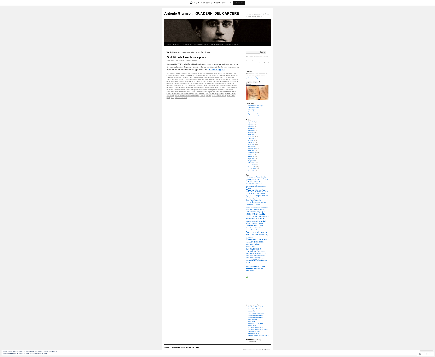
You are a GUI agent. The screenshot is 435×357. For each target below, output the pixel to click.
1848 (247, 177)
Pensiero (216, 85)
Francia (250, 202)
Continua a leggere (217, 69)
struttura (265, 260)
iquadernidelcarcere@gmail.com (254, 78)
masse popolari (258, 223)
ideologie (177, 83)
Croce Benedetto (257, 190)
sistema (199, 92)
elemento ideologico (175, 77)
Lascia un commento (181, 98)
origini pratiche (208, 85)
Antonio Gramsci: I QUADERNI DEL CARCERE (201, 13)
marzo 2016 (251, 128)
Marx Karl (261, 221)
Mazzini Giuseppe (250, 228)
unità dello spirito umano (182, 96)
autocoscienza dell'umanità (208, 73)
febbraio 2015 (251, 142)
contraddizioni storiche (211, 75)
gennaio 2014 (251, 165)
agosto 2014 (251, 154)
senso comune (258, 255)
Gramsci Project (252, 325)
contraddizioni (199, 75)
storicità (208, 94)
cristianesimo (263, 186)
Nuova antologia (256, 232)
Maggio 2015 (251, 136)
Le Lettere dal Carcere (253, 333)
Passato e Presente (257, 239)
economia (256, 193)
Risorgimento (253, 248)
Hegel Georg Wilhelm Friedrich (185, 81)
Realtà (224, 87)
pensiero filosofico (225, 85)
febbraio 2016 (251, 130)
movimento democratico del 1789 (177, 85)
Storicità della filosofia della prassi (186, 57)
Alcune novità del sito (253, 116)
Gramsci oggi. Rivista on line (255, 323)
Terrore (213, 94)
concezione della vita (173, 75)
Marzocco (250, 223)
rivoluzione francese (255, 250)
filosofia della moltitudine (203, 77)
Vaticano (248, 262)
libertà (188, 83)
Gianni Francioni (252, 319)
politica (255, 241)
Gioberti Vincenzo (250, 207)
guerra (265, 207)
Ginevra (212, 79)
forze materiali (188, 79)
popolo (262, 241)
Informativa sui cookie (41, 353)
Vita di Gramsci (187, 44)
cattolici (220, 73)
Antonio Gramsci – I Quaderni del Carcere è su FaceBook (255, 268)
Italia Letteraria (252, 216)
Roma (248, 253)
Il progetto (176, 44)
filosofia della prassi (217, 77)
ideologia (253, 211)
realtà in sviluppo (232, 87)
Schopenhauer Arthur (173, 92)
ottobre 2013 (251, 171)
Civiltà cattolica (254, 181)
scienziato (183, 92)
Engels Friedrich (250, 196)
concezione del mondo (230, 73)
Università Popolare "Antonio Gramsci (258, 335)
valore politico (231, 96)
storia (196, 94)
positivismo (249, 244)
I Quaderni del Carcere (201, 44)
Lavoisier (183, 83)
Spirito (192, 94)
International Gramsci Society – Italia (257, 329)
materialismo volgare (197, 83)
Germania (250, 204)
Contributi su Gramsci (232, 44)
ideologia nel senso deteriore (216, 81)
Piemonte (248, 242)
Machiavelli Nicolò (255, 218)
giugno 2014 (251, 158)
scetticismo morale (227, 89)
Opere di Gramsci (217, 44)
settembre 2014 (252, 152)
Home (169, 44)
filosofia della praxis (253, 200)
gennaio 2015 (251, 144)
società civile (249, 257)
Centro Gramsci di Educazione (256, 313)
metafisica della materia (218, 83)
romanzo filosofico (204, 89)
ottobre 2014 (251, 150)
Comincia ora (238, 3)
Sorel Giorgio (257, 258)
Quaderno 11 (185, 73)
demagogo (234, 75)
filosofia (264, 195)
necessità (200, 85)
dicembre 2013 (252, 167)
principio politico (199, 87)
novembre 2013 (252, 169)
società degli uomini (183, 94)
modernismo (230, 83)
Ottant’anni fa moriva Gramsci (256, 112)
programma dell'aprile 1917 (213, 87)
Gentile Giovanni (204, 79)
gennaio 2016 (251, 132)
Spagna (263, 257)
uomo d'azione (194, 96)
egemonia (263, 193)
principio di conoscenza (186, 87)
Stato (254, 260)
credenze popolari (224, 75)
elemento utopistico (189, 77)
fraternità (196, 79)
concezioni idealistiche (187, 75)
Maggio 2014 (251, 161)
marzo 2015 (251, 140)
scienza (263, 253)
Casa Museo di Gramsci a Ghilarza (257, 307)
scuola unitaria (191, 92)
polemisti (234, 85)
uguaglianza (220, 94)
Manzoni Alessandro (251, 221)
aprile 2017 (251, 124)
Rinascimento (250, 246)
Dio (168, 77)
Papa (267, 235)
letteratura (262, 216)
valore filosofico (221, 96)
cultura (249, 193)
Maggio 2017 (251, 122)
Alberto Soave (192, 60)
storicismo (202, 94)
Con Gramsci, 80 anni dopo (255, 105)
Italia (262, 213)
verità (168, 98)
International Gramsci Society (255, 327)
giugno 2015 (251, 134)
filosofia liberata (229, 77)
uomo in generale (205, 96)
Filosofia (177, 73)
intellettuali (252, 213)
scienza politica (249, 255)
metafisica (208, 83)
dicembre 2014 (252, 146)
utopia (214, 96)
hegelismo (199, 81)
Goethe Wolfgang (221, 79)
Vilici (172, 98)
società (174, 94)
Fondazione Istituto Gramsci (255, 315)
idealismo (248, 211)
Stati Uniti (248, 260)
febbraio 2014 (251, 163)
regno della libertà (172, 89)
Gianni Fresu (251, 321)
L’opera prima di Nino (254, 114)
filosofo (181, 79)
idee (204, 81)
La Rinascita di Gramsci (254, 331)
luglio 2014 (251, 156)
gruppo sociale (171, 81)
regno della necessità (185, 89)
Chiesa (265, 179)
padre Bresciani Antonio (256, 234)
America (251, 177)
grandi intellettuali (232, 79)
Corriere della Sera (253, 186)
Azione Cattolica (261, 177)
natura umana (192, 85)
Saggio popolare (215, 89)
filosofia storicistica (172, 79)
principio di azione (172, 87)
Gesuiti (257, 204)
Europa (257, 195)
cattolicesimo (251, 179)
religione (195, 89)
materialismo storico (255, 225)
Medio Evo (258, 228)
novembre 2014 (252, 148)
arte (255, 177)
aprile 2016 (251, 126)
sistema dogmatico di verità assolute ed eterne (216, 92)
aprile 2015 (251, 138)
